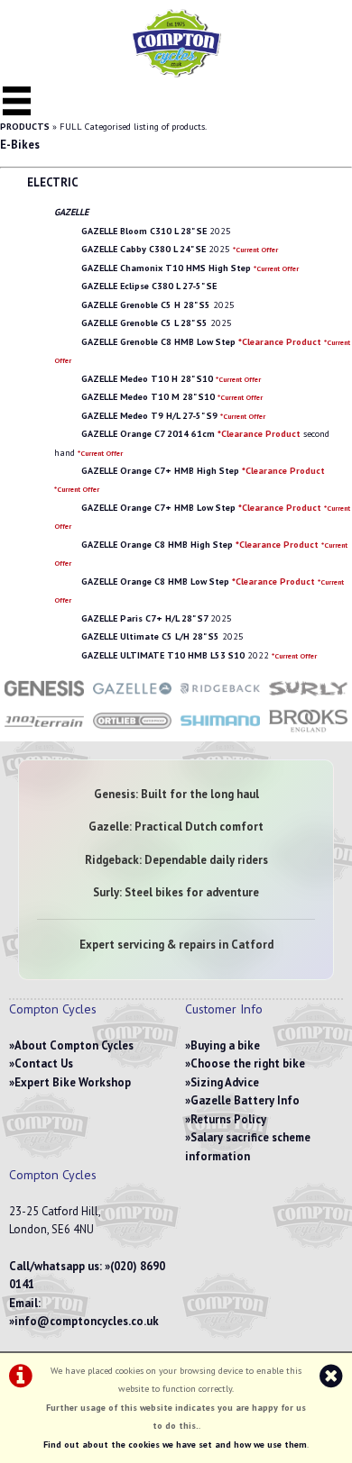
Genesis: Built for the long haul (176, 794)
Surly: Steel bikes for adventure (176, 892)
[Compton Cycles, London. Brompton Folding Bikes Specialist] (176, 73)
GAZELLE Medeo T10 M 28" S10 (148, 397)
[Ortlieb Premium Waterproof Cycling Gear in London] (132, 731)
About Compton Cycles (74, 1045)
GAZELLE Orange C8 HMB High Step (200, 544)
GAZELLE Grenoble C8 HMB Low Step (201, 342)
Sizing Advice (224, 1082)
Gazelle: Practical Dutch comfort (176, 826)
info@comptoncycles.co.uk (86, 1321)
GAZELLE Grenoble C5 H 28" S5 (145, 305)
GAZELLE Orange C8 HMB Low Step (198, 581)
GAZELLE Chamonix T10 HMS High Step (166, 268)
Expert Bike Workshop (72, 1082)
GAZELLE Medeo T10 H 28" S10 (147, 379)
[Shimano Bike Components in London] (220, 731)
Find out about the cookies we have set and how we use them (175, 1444)
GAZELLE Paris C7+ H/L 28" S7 (144, 618)
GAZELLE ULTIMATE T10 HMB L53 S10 (163, 655)
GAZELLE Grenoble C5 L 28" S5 (144, 323)
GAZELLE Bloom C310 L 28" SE (144, 231)
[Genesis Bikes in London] (44, 697)
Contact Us (43, 1063)
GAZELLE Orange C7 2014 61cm (191, 434)
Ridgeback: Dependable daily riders (176, 860)
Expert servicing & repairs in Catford (176, 944)
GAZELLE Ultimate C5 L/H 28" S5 (150, 636)
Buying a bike (225, 1045)
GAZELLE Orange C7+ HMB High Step (203, 471)
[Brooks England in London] (308, 731)
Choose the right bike (247, 1063)
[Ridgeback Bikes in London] (220, 697)
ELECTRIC (53, 182)
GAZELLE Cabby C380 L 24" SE (143, 249)
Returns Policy (228, 1119)
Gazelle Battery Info (245, 1100)
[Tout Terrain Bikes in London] (44, 731)
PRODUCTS (25, 126)
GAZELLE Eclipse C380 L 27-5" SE (149, 286)
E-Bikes (20, 144)
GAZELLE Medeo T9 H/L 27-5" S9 (149, 416)
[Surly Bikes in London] (308, 697)
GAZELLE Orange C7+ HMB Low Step (201, 507)
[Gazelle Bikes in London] (132, 697)
